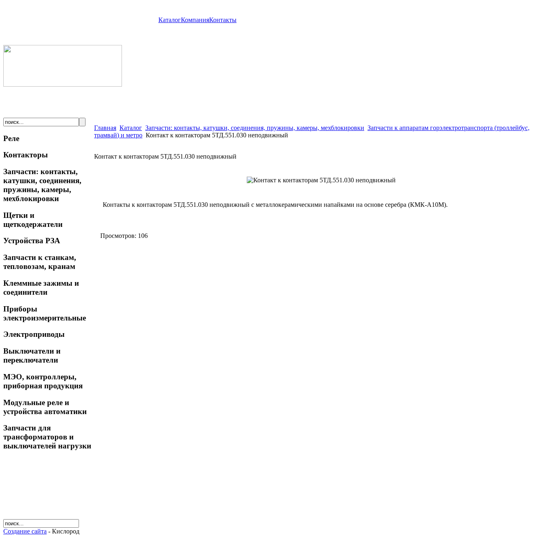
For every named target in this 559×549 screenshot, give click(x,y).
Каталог (169, 19)
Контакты (223, 19)
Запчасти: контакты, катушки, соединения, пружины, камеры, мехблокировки (254, 127)
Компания (195, 19)
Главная (105, 127)
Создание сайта (25, 531)
